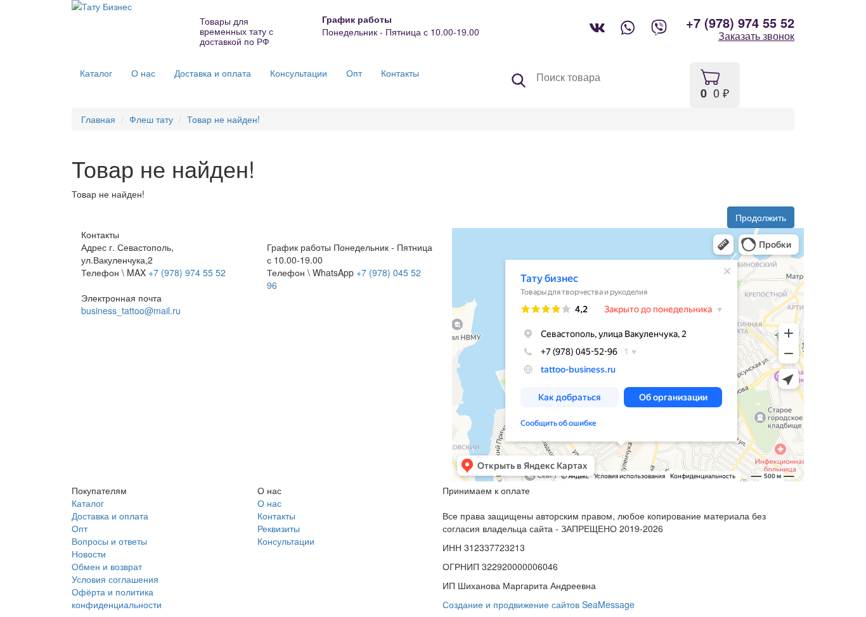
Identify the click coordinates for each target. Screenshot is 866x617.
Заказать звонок (756, 36)
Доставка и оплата (110, 515)
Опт (79, 528)
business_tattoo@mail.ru (131, 310)
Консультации (285, 541)
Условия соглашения (115, 579)
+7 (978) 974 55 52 (740, 22)
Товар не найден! (223, 119)
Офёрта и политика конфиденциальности (117, 598)
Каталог (88, 503)
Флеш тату (151, 119)
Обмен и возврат (107, 566)
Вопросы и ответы (109, 541)
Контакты (276, 515)
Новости (89, 553)
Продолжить (760, 217)
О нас (269, 503)
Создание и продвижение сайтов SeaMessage (539, 604)
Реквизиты (278, 528)
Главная (98, 119)
